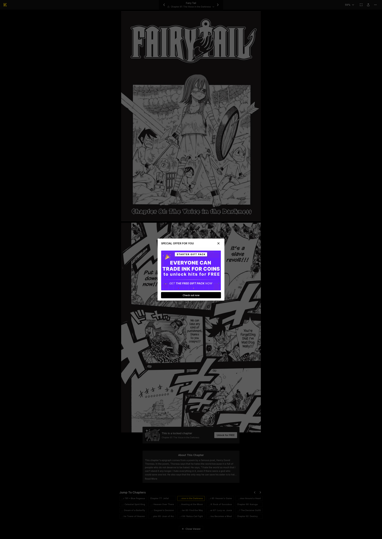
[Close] (218, 243)
